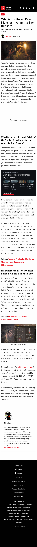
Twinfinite (21, 504)
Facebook (19, 466)
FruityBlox (19, 519)
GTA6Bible (18, 522)
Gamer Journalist (13, 513)
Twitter (19, 469)
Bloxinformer (28, 519)
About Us (18, 478)
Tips (3, 14)
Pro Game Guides (10, 504)
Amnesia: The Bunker (8, 405)
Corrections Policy (18, 481)
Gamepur (29, 504)
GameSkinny (25, 513)
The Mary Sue (24, 516)
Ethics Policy (18, 485)
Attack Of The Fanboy (14, 507)
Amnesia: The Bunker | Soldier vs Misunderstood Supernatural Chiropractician (17, 262)
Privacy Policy (18, 496)
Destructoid (26, 510)
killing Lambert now (25, 367)
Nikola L (9, 36)
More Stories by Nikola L (13, 448)
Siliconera (26, 507)
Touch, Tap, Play (9, 519)
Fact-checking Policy (18, 489)
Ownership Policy (18, 493)
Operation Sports (13, 516)
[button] (33, 8)
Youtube (19, 473)
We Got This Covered (14, 510)
